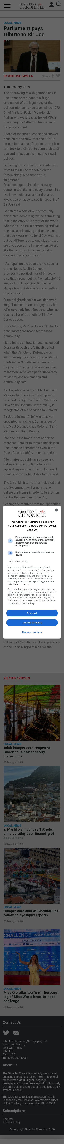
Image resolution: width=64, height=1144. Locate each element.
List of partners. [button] (21, 584)
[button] (32, 561)
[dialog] (32, 572)
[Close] (56, 510)
